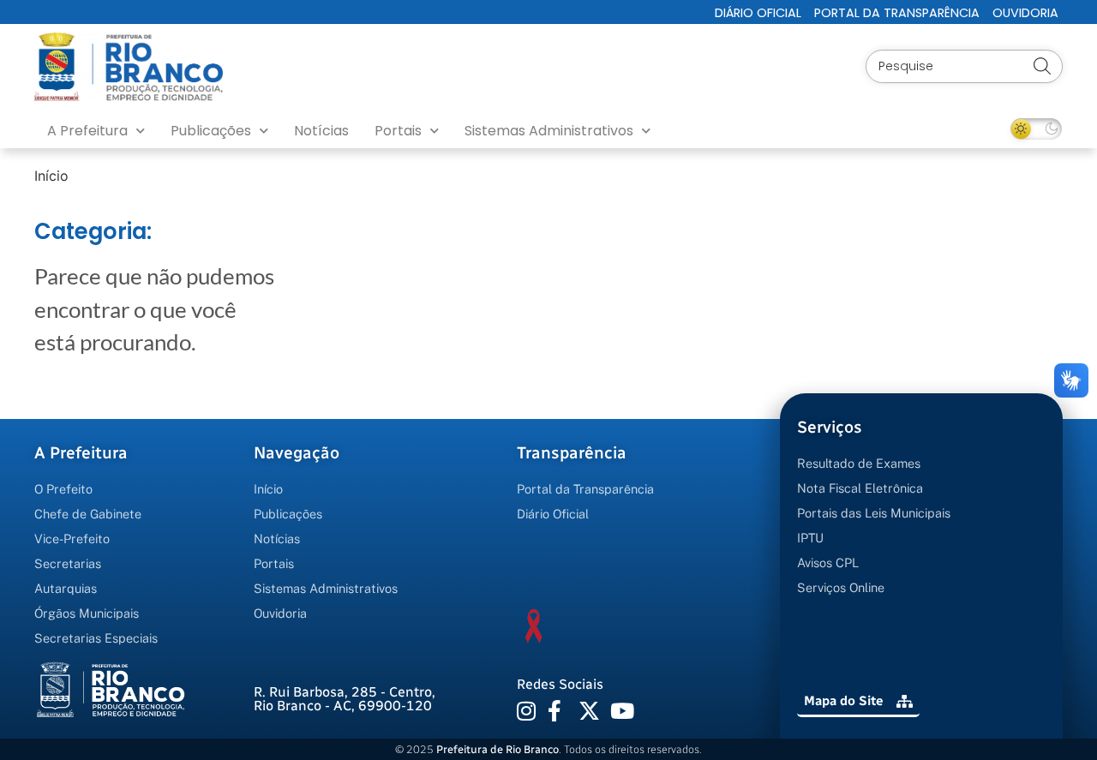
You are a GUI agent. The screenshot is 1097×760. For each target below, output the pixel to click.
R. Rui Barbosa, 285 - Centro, (344, 699)
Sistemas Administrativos (549, 131)
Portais (398, 131)
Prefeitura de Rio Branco (497, 749)
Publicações (211, 131)
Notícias (321, 131)
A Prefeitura (87, 131)
